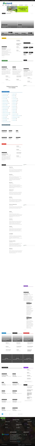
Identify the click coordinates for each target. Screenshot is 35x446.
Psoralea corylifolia (16, 339)
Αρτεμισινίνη (11, 189)
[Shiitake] (5, 214)
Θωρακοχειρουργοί (5, 103)
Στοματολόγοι (5, 115)
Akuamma (17, 79)
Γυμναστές (4, 98)
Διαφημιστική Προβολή (28, 444)
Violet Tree (14, 68)
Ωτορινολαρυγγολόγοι (6, 121)
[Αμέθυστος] (25, 317)
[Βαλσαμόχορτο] (26, 46)
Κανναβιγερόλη (29, 378)
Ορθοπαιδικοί (5, 109)
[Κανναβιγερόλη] (25, 379)
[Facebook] (31, 0)
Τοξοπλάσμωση (18, 427)
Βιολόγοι (13, 95)
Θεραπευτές (14, 101)
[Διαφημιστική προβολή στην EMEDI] (14, 425)
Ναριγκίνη (10, 182)
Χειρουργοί (14, 118)
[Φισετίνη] (31, 46)
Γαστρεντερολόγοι (5, 97)
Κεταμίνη (13, 409)
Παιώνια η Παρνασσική (13, 204)
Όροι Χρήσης (19, 444)
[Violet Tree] (26, 21)
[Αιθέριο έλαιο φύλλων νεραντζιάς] (26, 51)
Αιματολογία (16, 33)
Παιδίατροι (14, 112)
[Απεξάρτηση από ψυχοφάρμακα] (25, 350)
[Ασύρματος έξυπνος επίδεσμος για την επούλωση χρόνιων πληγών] (25, 394)
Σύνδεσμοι (19, 445)
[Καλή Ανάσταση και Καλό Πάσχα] (14, 44)
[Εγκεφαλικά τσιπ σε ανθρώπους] (25, 398)
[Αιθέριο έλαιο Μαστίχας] (31, 51)
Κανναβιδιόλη (28, 375)
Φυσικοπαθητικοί (5, 118)
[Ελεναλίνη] (17, 32)
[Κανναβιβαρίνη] (14, 41)
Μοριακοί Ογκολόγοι (6, 106)
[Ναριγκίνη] (5, 185)
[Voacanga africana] (14, 347)
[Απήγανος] (5, 251)
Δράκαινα (28, 372)
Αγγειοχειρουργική (15, 399)
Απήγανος (10, 248)
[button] (32, 5)
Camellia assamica (27, 339)
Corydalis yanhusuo (8, 13)
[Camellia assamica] (28, 338)
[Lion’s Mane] (5, 236)
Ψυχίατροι (4, 120)
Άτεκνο (17, 421)
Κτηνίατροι (14, 104)
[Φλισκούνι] (4, 32)
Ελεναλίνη (7, 79)
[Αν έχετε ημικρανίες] (25, 388)
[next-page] (3, 57)
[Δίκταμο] (14, 51)
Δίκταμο (17, 50)
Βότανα (3, 33)
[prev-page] (2, 57)
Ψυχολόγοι (14, 120)
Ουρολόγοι (14, 109)
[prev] (31, 13)
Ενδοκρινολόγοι (5, 101)
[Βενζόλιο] (5, 200)
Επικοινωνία (22, 445)
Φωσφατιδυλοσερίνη (30, 346)
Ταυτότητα (23, 444)
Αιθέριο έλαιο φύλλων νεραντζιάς (25, 54)
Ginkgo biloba (14, 400)
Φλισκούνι (17, 149)
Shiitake (10, 211)
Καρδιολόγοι (4, 104)
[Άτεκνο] (14, 422)
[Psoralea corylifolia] (5, 243)
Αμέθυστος (27, 316)
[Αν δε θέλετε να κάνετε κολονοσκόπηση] (25, 391)
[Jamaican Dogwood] (11, 32)
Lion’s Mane (11, 233)
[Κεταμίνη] (17, 405)
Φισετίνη (30, 48)
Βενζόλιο (10, 197)
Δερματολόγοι (5, 100)
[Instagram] (32, 0)
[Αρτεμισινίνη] (5, 192)
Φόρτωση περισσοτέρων (28, 381)
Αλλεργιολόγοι (5, 95)
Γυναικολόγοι (14, 98)
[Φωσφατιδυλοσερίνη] (25, 347)
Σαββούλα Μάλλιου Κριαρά (29, 318)
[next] (32, 13)
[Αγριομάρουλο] (30, 32)
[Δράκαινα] (14, 48)
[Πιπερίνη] (5, 229)
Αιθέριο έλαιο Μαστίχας (30, 54)
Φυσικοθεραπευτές (15, 117)
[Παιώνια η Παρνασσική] (5, 207)
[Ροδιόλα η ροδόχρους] (25, 344)
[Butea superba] (14, 344)
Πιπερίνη (10, 226)
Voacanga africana (19, 346)
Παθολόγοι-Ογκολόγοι (6, 112)
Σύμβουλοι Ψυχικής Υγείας (16, 115)
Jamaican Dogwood (4, 138)
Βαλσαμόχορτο (25, 48)
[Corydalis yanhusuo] (9, 21)
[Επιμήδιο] (14, 350)
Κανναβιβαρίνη (18, 40)
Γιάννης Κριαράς (4, 49)
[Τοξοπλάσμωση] (14, 428)
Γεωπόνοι (13, 97)
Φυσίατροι (4, 117)
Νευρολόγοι (14, 106)
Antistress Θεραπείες (10, 32)
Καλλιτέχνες (14, 103)
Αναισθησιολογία (23, 33)
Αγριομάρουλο (4, 48)
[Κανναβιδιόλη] (25, 376)
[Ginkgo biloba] (17, 397)
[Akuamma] (24, 32)
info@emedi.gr (18, 441)
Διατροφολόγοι (14, 100)
